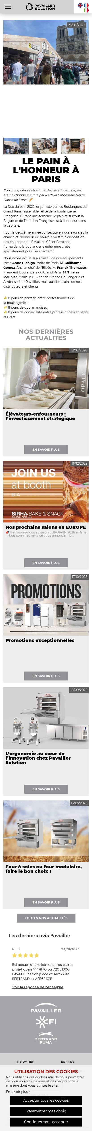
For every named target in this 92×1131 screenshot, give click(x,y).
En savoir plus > (18, 1092)
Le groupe (24, 1062)
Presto (67, 1062)
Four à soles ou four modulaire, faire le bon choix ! (44, 868)
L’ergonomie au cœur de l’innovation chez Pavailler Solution (38, 758)
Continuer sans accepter (46, 1122)
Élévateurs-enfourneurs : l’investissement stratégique (40, 416)
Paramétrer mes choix (46, 1111)
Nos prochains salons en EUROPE (46, 527)
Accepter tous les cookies (46, 1100)
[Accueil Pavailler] (40, 6)
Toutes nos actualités (46, 918)
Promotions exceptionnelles (40, 640)
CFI (48, 242)
